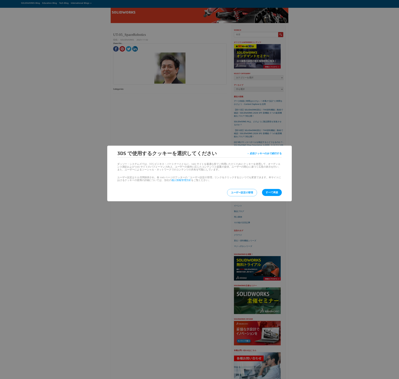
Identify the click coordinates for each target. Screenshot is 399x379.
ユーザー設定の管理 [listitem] (242, 192)
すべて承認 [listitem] (272, 192)
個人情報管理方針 (181, 180)
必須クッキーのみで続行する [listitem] (266, 153)
